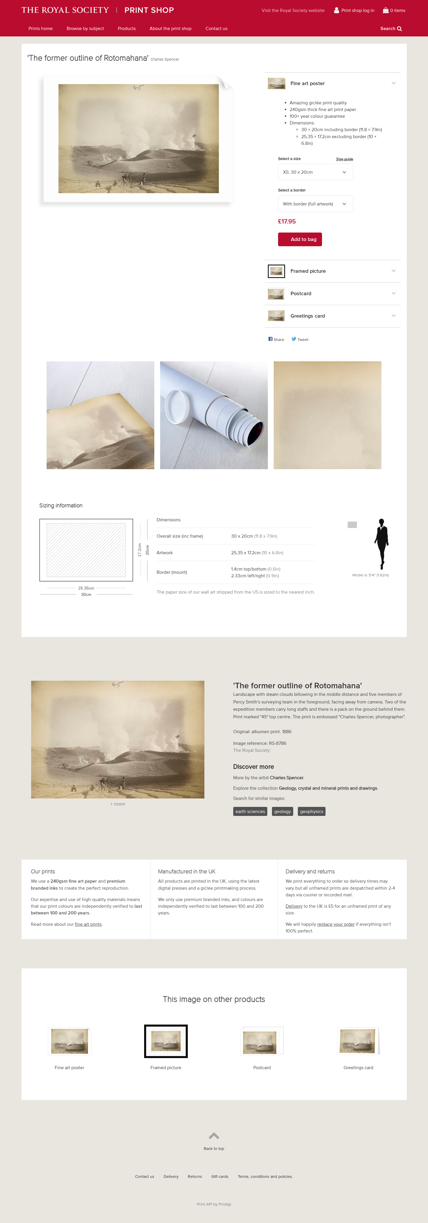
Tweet (303, 339)
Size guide (344, 159)
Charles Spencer (165, 59)
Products (127, 28)
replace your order (336, 924)
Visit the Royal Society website (293, 10)
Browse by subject (85, 28)
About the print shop (171, 28)
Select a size (315, 158)
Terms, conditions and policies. (265, 1176)
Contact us (216, 28)
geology (282, 811)
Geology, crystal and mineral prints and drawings (328, 788)
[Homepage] (123, 10)
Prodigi (225, 1204)
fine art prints (88, 924)
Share (279, 339)
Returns (195, 1176)
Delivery (294, 906)
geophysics (311, 811)
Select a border (292, 190)
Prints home (41, 28)
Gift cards (220, 1176)
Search (388, 28)
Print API (204, 1204)
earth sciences (250, 811)
